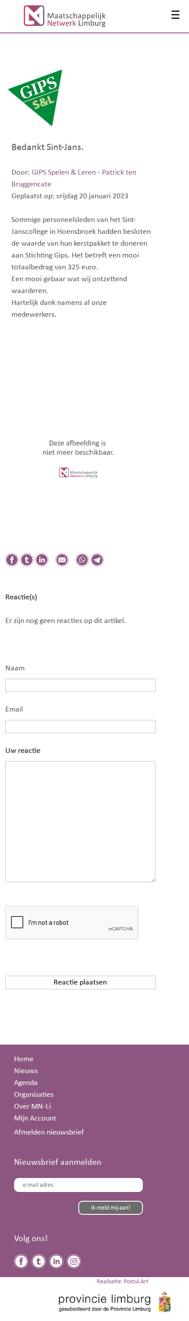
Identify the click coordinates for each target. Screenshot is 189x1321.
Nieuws (26, 1071)
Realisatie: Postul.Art (123, 1282)
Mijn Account (35, 1118)
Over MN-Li (32, 1106)
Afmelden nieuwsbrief (49, 1132)
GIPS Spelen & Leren (64, 172)
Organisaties (34, 1094)
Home (23, 1059)
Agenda (26, 1083)
